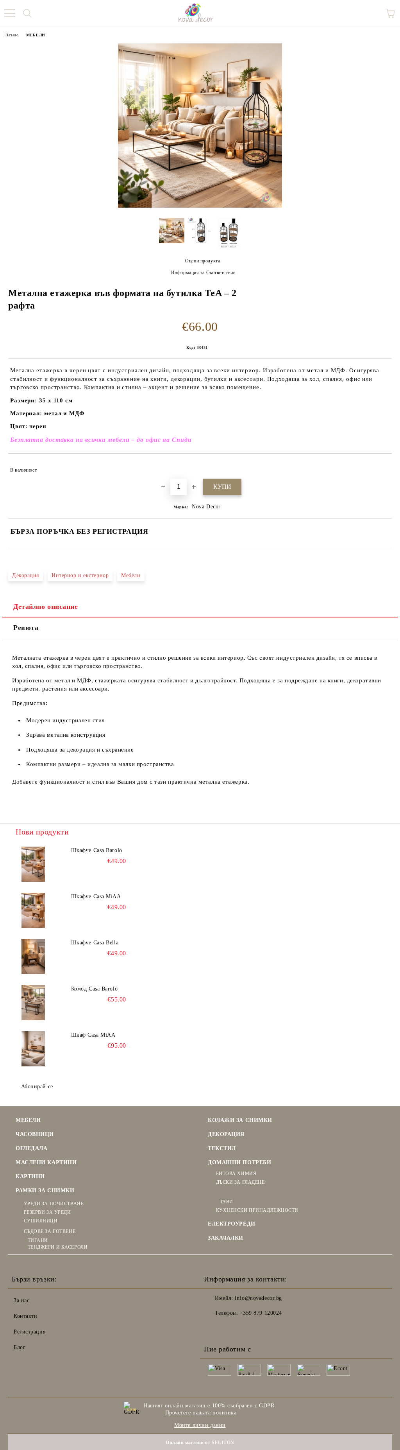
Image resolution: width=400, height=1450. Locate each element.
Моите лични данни (200, 1425)
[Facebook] (214, 1329)
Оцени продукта (202, 261)
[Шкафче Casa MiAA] (33, 910)
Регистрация (29, 1332)
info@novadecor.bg (258, 1298)
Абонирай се (37, 1086)
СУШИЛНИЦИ (41, 1221)
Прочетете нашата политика (201, 1413)
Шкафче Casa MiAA (96, 896)
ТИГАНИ (38, 1240)
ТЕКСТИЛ (222, 1148)
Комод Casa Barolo (94, 989)
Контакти (25, 1316)
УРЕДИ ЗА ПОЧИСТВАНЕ (54, 1203)
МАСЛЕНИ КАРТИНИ (46, 1162)
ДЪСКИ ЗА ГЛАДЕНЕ (240, 1182)
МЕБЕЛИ (35, 35)
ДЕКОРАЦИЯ (226, 1134)
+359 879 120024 (260, 1313)
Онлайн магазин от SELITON (200, 1442)
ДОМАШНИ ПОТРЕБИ (239, 1162)
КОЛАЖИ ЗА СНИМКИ (240, 1120)
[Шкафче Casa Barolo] (33, 864)
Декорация (25, 575)
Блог (19, 1347)
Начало (11, 35)
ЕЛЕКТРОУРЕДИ (231, 1224)
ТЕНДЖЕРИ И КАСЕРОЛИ (58, 1247)
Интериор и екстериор (80, 575)
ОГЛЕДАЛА (31, 1148)
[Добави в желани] (380, 466)
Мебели (130, 575)
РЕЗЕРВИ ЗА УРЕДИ (47, 1212)
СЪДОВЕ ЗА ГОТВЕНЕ (49, 1231)
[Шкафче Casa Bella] (33, 956)
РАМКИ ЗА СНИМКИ (45, 1190)
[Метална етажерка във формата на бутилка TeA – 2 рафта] (200, 206)
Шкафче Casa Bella (95, 943)
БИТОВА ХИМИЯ (236, 1173)
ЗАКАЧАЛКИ (225, 1238)
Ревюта (25, 628)
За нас (21, 1300)
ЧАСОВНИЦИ (35, 1134)
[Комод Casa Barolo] (33, 1002)
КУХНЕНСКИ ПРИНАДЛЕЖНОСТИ (257, 1210)
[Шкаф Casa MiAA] (33, 1048)
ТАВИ (226, 1201)
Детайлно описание (45, 606)
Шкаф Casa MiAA (93, 1035)
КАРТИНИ (30, 1176)
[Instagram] (231, 1329)
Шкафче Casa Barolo (96, 850)
